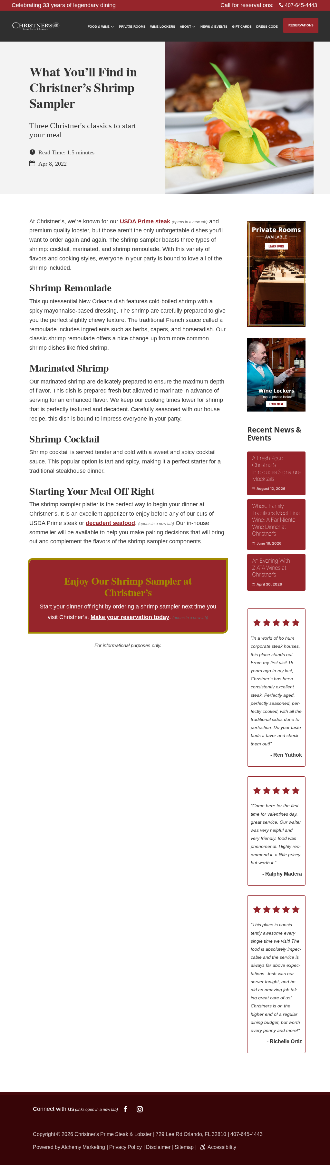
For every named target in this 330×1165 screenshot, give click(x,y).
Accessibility (222, 1147)
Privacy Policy (125, 1147)
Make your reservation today (130, 617)
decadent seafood (110, 523)
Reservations (301, 25)
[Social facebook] (125, 1109)
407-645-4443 (300, 5)
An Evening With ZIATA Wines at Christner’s (271, 567)
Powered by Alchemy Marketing (69, 1147)
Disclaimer (158, 1147)
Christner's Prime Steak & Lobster (112, 1134)
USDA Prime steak (145, 221)
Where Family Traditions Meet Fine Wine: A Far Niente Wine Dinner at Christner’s (275, 519)
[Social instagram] (140, 1109)
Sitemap (184, 1147)
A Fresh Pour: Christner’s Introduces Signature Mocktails (276, 468)
